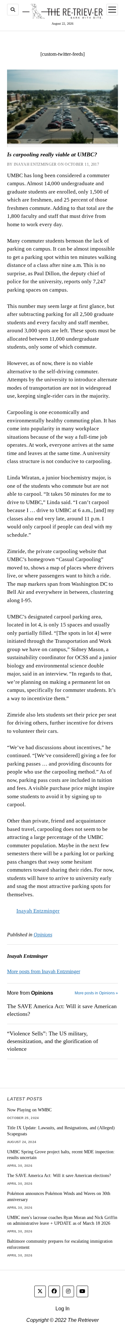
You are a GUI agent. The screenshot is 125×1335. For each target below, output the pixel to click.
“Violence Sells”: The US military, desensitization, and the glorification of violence (52, 1041)
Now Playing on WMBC (29, 1109)
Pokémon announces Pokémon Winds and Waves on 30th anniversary (58, 1196)
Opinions (43, 934)
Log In (62, 1308)
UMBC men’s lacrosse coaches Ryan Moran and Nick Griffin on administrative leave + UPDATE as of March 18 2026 (62, 1220)
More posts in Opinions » (96, 993)
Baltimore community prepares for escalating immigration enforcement (60, 1244)
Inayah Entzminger (38, 911)
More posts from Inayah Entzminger (43, 971)
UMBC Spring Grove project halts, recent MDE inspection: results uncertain (61, 1154)
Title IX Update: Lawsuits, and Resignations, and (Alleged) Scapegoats (61, 1130)
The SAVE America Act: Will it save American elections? (62, 1010)
